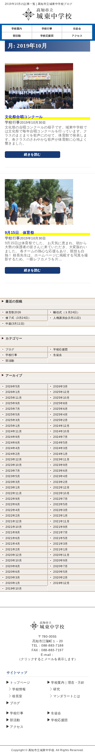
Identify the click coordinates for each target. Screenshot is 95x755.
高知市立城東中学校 (41, 750)
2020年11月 (61, 555)
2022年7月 (60, 498)
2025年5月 (13, 414)
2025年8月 (60, 403)
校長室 (17, 696)
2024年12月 (61, 425)
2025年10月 (61, 397)
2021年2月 (13, 549)
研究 (56, 689)
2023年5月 (13, 476)
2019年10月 (14, 588)
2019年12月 (61, 583)
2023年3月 (13, 482)
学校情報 (19, 689)
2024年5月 (60, 442)
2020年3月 (13, 577)
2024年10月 (61, 431)
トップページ (20, 682)
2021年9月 (60, 526)
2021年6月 (13, 538)
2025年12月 (61, 392)
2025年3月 (13, 420)
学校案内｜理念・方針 (67, 682)
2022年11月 (14, 493)
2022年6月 (13, 504)
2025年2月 (60, 420)
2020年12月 (14, 555)
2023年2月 (60, 482)
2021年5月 (60, 538)
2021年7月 (60, 532)
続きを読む (32, 154)
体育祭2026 (13, 312)
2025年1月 (13, 425)
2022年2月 (13, 515)
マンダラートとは (66, 696)
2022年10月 (61, 493)
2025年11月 (14, 397)
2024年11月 (14, 431)
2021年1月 (60, 549)
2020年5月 (60, 571)
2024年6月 (13, 442)
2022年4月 (13, 510)
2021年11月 (61, 521)
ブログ (10, 349)
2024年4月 (13, 448)
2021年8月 (13, 532)
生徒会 (57, 355)
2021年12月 (14, 521)
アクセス (16, 727)
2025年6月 (60, 408)
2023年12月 (14, 459)
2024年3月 (60, 448)
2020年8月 (13, 566)
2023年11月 (61, 459)
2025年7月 (13, 408)
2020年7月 (60, 566)
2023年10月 (14, 465)
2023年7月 (13, 470)
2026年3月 (60, 386)
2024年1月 (60, 454)
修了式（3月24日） (18, 317)
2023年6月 (60, 470)
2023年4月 (60, 476)
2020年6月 (13, 571)
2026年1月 (13, 392)
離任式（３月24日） (66, 312)
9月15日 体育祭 (19, 233)
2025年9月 (13, 403)
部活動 (10, 360)
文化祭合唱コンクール (24, 117)
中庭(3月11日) (15, 323)
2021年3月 (60, 543)
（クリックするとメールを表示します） (48, 659)
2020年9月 (60, 560)
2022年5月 (60, 504)
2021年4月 (13, 543)
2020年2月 (60, 577)
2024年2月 (13, 454)
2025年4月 (60, 414)
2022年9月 (13, 498)
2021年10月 (14, 526)
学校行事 (11, 355)
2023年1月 (13, 487)
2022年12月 (61, 487)
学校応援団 (60, 349)
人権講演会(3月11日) (67, 317)
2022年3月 (60, 510)
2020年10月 (14, 560)
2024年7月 (60, 436)
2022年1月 (60, 515)
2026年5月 (13, 386)
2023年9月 (60, 465)
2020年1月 (13, 583)
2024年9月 (13, 436)
